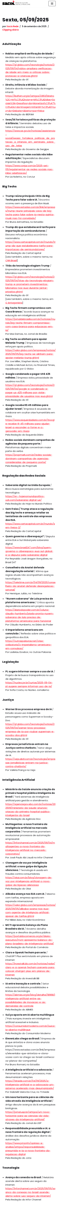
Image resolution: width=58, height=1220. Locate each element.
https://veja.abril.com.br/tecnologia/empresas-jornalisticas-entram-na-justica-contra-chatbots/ (30, 762)
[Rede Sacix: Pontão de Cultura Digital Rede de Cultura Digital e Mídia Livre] (16, 3)
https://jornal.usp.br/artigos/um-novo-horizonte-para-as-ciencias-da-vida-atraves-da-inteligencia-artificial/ (27, 1115)
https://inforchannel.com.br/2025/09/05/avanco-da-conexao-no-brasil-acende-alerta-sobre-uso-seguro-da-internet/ (30, 1192)
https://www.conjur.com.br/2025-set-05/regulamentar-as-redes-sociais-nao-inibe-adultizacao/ (29, 169)
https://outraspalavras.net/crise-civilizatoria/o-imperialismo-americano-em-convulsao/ (28, 644)
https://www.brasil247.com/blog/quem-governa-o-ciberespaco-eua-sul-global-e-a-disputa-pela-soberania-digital (29, 551)
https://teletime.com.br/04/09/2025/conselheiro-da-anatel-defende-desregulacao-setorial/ (30, 586)
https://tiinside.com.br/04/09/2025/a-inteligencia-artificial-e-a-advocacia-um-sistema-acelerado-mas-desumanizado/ (29, 1084)
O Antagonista (13, 302)
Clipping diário (10, 29)
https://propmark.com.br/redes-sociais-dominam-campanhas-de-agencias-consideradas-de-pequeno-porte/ (28, 458)
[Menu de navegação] (52, 3)
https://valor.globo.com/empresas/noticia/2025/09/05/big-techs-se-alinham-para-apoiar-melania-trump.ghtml (30, 354)
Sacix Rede (12, 26)
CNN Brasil (11, 260)
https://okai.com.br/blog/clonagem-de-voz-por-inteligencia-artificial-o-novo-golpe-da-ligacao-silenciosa (28, 881)
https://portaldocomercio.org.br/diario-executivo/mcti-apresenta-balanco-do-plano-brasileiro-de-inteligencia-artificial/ (29, 940)
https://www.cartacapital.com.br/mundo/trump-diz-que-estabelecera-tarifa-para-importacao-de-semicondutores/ (30, 245)
